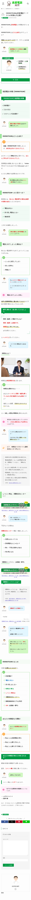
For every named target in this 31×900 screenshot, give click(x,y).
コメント (5, 839)
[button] (4, 821)
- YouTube (4, 616)
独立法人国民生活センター (15, 482)
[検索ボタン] (28, 3)
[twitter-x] (15, 889)
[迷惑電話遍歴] (15, 3)
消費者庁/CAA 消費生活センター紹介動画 (11, 621)
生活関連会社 (5, 17)
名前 (4, 857)
